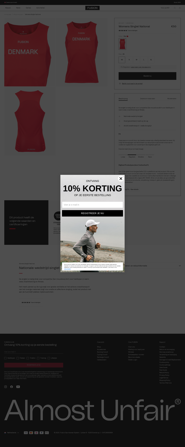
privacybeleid (67, 268)
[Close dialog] (121, 178)
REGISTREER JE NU (92, 213)
